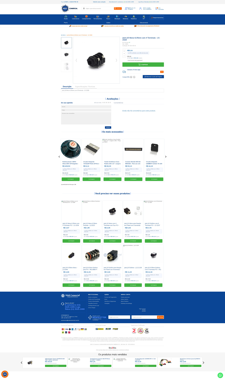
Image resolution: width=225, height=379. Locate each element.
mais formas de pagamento (135, 60)
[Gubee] (147, 333)
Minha (146, 8)
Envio (106, 299)
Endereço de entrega (126, 303)
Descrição (67, 86)
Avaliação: (125, 45)
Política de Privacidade (94, 299)
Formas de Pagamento (111, 297)
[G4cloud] (140, 333)
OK (162, 71)
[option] (66, 42)
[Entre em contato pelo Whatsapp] (220, 376)
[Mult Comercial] (70, 8)
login (66, 2)
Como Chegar (91, 307)
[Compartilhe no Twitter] (134, 77)
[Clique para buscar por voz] (84, 8)
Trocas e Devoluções (93, 301)
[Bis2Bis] (134, 333)
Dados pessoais (125, 297)
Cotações (107, 303)
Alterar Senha (124, 299)
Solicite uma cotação (99, 2)
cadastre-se (74, 2)
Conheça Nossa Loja (93, 305)
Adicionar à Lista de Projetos (154, 76)
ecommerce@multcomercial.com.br (70, 320)
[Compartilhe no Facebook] (131, 77)
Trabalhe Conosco (93, 303)
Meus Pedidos (124, 301)
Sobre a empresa (92, 297)
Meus (147, 9)
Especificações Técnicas (85, 86)
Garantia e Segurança (110, 301)
